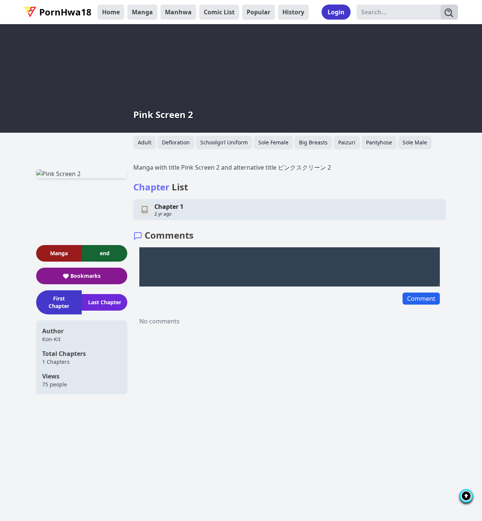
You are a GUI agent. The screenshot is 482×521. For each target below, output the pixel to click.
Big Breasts (313, 142)
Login (336, 12)
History (293, 12)
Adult (144, 142)
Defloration (176, 142)
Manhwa (178, 12)
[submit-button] (449, 12)
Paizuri (346, 142)
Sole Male (415, 142)
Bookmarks (85, 275)
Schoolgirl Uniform (224, 142)
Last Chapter (104, 302)
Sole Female (273, 142)
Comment (421, 298)
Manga (142, 12)
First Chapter (59, 302)
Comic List (219, 12)
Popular (258, 12)
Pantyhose (379, 142)
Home (111, 12)
